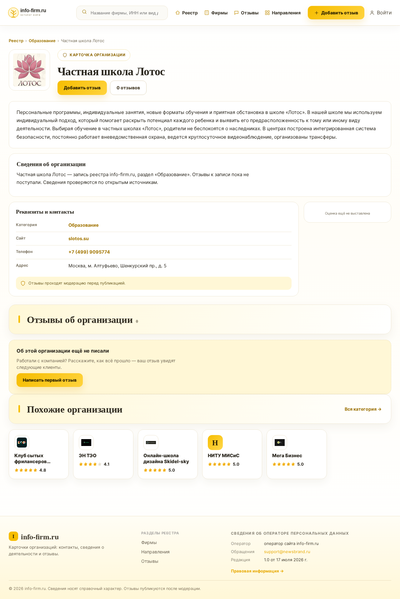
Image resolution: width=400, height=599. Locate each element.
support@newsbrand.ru (287, 551)
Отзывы (249, 12)
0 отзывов (128, 87)
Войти (384, 12)
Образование (42, 40)
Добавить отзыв (339, 12)
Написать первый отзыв (50, 380)
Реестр (190, 12)
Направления (286, 12)
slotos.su (78, 238)
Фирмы (219, 12)
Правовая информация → (257, 570)
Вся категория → (363, 409)
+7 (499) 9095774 (89, 252)
